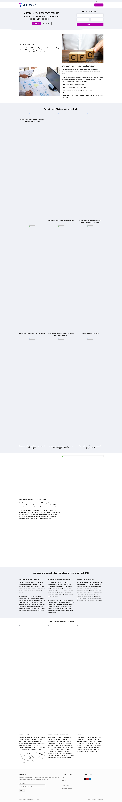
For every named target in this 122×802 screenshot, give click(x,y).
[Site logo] (27, 4)
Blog (63, 777)
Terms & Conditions (67, 788)
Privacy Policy (65, 785)
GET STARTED (99, 4)
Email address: (22, 783)
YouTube (64, 780)
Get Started (36, 23)
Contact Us (65, 783)
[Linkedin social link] (23, 1)
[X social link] (19, 1)
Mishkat (101, 799)
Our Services (46, 23)
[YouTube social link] (21, 1)
